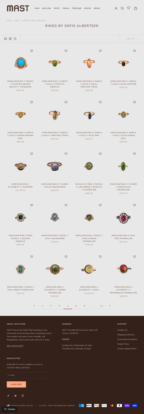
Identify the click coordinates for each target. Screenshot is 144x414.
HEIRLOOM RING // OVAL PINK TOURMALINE (123, 236)
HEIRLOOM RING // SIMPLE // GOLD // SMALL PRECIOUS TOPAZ (89, 84)
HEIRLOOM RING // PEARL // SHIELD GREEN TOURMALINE (89, 238)
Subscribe (16, 384)
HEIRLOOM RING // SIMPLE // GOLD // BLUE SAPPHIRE (123, 82)
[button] (31, 51)
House (87, 8)
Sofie (57, 8)
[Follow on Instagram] (22, 395)
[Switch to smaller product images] (10, 39)
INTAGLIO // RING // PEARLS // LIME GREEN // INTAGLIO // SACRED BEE (89, 187)
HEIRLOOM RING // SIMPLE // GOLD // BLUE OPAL (89, 133)
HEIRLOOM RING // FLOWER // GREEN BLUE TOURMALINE (123, 187)
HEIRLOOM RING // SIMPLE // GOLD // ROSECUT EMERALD (55, 84)
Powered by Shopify (64, 406)
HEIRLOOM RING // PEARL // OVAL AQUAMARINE (54, 236)
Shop (17, 21)
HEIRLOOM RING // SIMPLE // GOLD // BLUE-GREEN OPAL (123, 135)
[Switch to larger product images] (5, 39)
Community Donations (127, 339)
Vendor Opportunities (127, 348)
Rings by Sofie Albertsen (34, 21)
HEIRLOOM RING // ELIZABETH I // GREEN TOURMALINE (55, 290)
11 (101, 306)
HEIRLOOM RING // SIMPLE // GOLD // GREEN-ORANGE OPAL (20, 135)
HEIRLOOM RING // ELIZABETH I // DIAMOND (20, 185)
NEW (37, 8)
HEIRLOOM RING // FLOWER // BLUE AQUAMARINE (54, 185)
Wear (97, 8)
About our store (16, 324)
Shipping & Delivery (126, 334)
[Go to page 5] (110, 306)
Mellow (46, 8)
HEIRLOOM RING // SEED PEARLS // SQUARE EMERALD (20, 238)
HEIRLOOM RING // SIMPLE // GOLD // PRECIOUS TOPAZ (54, 133)
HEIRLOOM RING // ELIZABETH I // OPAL (89, 288)
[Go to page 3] (34, 306)
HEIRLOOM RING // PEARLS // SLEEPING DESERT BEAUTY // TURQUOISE (20, 84)
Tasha (65, 8)
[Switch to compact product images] (15, 39)
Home (9, 21)
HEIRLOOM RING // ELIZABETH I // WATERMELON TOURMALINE (123, 290)
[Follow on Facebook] (8, 395)
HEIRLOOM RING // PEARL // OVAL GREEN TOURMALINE (20, 288)
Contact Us (122, 330)
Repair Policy (123, 344)
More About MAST (15, 345)
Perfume (76, 8)
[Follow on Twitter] (15, 395)
